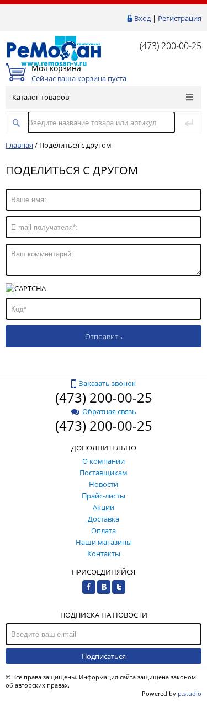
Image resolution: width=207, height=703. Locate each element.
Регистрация (179, 18)
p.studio (189, 693)
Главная (19, 145)
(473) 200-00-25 (170, 46)
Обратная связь (109, 411)
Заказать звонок (107, 383)
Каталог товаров (40, 97)
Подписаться (104, 656)
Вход (142, 18)
